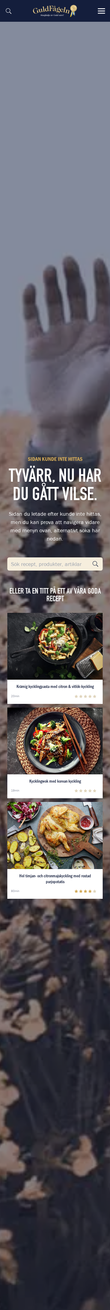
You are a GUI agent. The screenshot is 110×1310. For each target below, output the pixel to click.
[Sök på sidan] (8, 11)
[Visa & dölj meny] (101, 11)
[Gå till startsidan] (56, 11)
